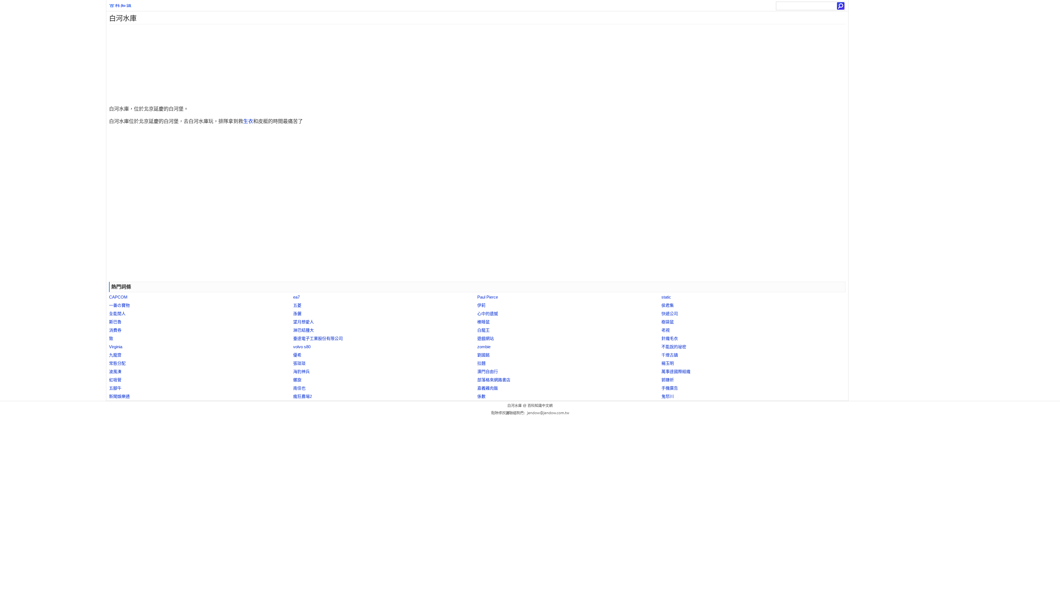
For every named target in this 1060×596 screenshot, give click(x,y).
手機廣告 (669, 388)
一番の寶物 (119, 305)
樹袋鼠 (667, 322)
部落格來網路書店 (493, 379)
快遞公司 (669, 313)
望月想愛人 (303, 322)
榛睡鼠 (483, 322)
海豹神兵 (301, 371)
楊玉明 (667, 363)
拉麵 (481, 363)
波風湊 (115, 371)
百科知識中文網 (540, 405)
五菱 (297, 305)
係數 (481, 396)
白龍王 (483, 330)
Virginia (115, 346)
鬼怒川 (667, 396)
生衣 (248, 121)
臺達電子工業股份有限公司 (318, 338)
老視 (665, 330)
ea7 (296, 297)
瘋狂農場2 (302, 396)
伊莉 (481, 305)
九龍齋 (115, 355)
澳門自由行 (487, 371)
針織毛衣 (669, 338)
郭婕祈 (667, 379)
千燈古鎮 (669, 355)
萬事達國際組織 (675, 371)
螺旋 (297, 379)
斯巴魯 (115, 322)
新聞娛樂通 (119, 396)
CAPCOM (118, 297)
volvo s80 (302, 346)
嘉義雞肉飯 (487, 388)
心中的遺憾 (487, 313)
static (666, 297)
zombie (484, 346)
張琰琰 (299, 363)
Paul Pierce (487, 297)
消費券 (115, 330)
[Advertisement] (272, 63)
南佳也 (299, 388)
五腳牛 (115, 388)
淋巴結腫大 (303, 330)
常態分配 (117, 363)
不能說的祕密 (673, 346)
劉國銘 (483, 355)
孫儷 (297, 313)
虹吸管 (115, 379)
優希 (297, 355)
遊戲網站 (485, 338)
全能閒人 (117, 313)
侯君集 (667, 305)
